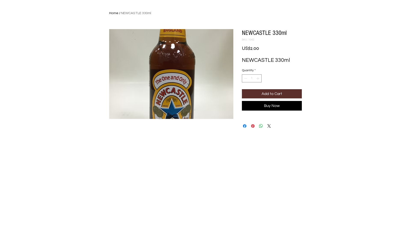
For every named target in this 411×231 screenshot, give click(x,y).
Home (113, 13)
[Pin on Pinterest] (252, 126)
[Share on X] (269, 126)
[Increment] (258, 78)
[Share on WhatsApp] (261, 126)
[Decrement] (245, 78)
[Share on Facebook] (244, 126)
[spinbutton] (252, 78)
